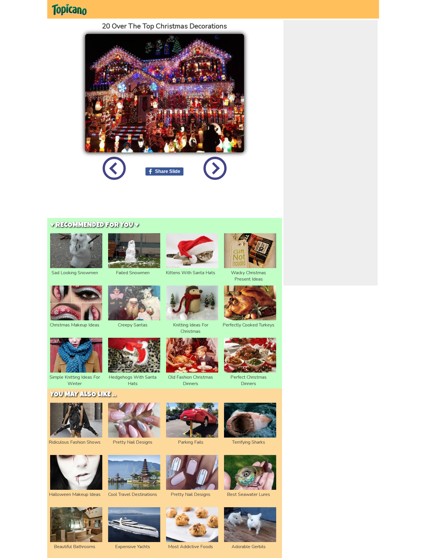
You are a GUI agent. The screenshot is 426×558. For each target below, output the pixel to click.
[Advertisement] (164, 203)
